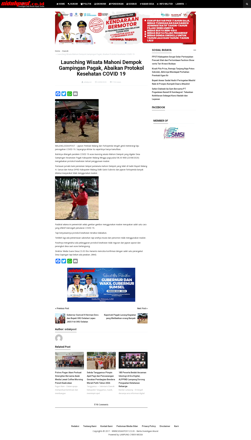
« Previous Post (62, 308)
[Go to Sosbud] (194, 50)
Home (57, 51)
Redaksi (75, 426)
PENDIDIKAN (117, 4)
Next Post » (142, 308)
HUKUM (74, 4)
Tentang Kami (89, 426)
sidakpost (88, 82)
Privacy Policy (149, 426)
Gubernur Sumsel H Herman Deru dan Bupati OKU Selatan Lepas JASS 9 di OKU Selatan (82, 318)
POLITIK (87, 4)
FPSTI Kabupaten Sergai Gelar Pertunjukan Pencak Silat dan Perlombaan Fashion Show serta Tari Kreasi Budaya (173, 60)
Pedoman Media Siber (127, 426)
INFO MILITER (166, 4)
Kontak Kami (106, 426)
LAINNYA (180, 4)
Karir (176, 426)
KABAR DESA (147, 4)
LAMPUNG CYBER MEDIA (131, 434)
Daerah (65, 51)
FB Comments (101, 404)
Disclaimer (165, 426)
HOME (61, 4)
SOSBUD (132, 4)
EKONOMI (101, 4)
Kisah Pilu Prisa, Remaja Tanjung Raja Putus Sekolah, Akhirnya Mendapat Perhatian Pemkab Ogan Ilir (173, 72)
